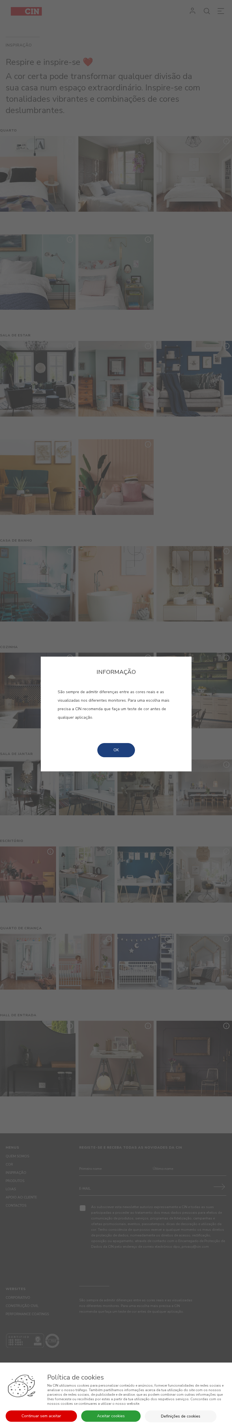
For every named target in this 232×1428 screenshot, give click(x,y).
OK (116, 750)
